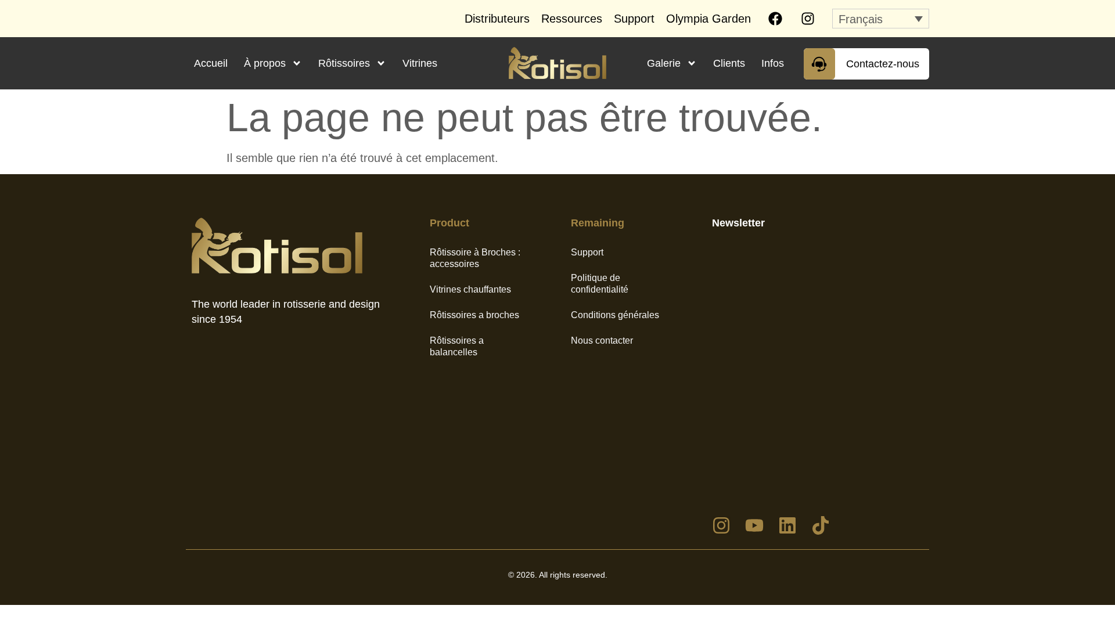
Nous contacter (602, 340)
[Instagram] (808, 19)
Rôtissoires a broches (474, 315)
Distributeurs (497, 18)
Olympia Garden (708, 18)
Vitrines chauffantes (470, 289)
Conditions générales (615, 315)
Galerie (664, 63)
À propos (265, 63)
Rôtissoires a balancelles (457, 346)
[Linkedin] (787, 525)
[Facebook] (775, 19)
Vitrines (419, 63)
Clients (729, 63)
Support (634, 18)
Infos (772, 63)
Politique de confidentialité (599, 283)
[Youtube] (754, 525)
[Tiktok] (820, 525)
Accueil (211, 63)
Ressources (571, 18)
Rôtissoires (344, 63)
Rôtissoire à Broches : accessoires (475, 258)
